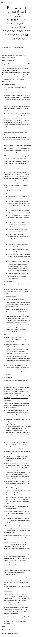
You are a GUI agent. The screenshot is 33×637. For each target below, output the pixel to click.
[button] (2, 2)
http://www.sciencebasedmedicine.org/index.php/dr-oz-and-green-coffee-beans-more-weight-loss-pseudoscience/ (17, 589)
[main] (16, 23)
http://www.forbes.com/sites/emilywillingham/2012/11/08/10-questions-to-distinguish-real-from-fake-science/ (17, 398)
